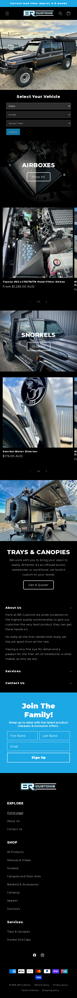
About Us (13, 821)
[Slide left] (31, 302)
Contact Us (14, 829)
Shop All (38, 177)
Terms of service (29, 990)
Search (13, 131)
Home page (15, 812)
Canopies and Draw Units (24, 876)
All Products (15, 852)
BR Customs (23, 984)
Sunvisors (13, 908)
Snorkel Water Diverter (20, 451)
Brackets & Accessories (22, 884)
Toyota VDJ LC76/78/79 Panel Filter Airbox (34, 281)
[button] (7, 13)
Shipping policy (50, 990)
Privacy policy (60, 985)
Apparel (12, 900)
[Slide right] (46, 302)
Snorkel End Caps (19, 939)
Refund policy (42, 985)
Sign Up (39, 758)
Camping (13, 892)
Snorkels (13, 868)
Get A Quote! (38, 585)
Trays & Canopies (18, 931)
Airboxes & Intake (19, 860)
